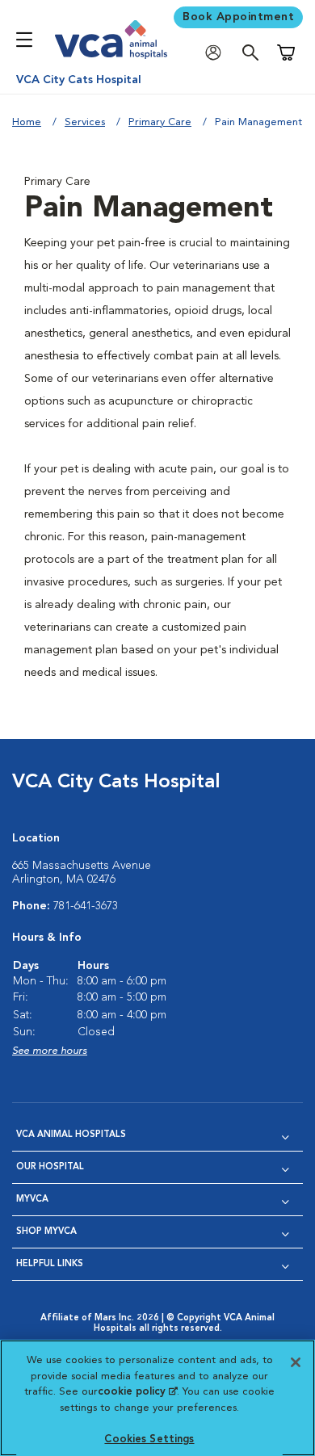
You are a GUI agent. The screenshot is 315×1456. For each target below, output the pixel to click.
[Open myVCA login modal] (217, 53)
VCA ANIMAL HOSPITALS (71, 1135)
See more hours (49, 1051)
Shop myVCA (46, 1231)
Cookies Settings (149, 1439)
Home (26, 122)
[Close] (295, 1362)
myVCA (32, 1199)
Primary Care (159, 122)
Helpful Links (49, 1264)
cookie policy (137, 1392)
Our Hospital (50, 1167)
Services (85, 122)
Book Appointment (238, 17)
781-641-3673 (85, 906)
